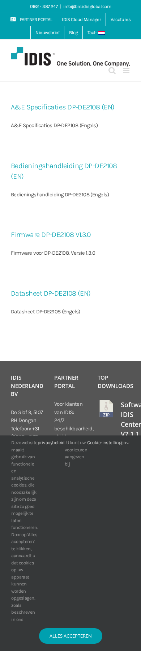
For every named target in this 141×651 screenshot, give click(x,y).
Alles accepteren (71, 636)
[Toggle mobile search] (111, 70)
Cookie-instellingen (107, 442)
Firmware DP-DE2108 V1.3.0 (50, 234)
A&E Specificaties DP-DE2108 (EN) (62, 107)
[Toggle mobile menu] (126, 70)
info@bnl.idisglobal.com (87, 6)
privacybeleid (51, 442)
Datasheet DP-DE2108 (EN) (51, 293)
